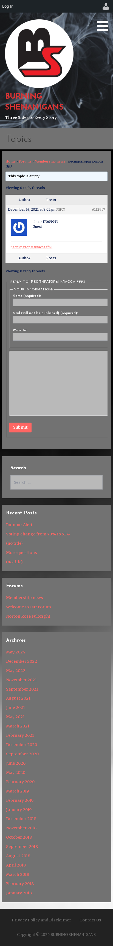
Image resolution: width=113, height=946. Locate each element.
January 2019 (19, 809)
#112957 (98, 209)
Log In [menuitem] (7, 6)
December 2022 (21, 661)
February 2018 (20, 883)
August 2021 (18, 698)
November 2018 (21, 828)
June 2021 (15, 707)
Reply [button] (60, 209)
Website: (20, 330)
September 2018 (22, 846)
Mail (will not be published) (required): (45, 313)
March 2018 (17, 874)
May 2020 (15, 772)
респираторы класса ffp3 (31, 247)
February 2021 (20, 735)
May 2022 (15, 670)
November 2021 (21, 679)
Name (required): (27, 296)
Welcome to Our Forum (28, 607)
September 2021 (22, 689)
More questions (21, 552)
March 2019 (17, 791)
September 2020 (22, 754)
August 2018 (18, 855)
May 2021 (15, 716)
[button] (104, 16)
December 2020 (21, 744)
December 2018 (21, 818)
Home (10, 161)
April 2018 (16, 865)
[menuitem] (106, 6)
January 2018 (19, 893)
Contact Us (90, 920)
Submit (20, 427)
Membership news (50, 161)
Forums (25, 161)
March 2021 (17, 726)
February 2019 (19, 800)
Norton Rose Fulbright (28, 616)
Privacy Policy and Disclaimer (41, 920)
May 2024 (15, 652)
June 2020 (16, 763)
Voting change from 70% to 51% (38, 534)
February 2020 (20, 781)
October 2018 (19, 837)
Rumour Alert (19, 524)
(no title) (14, 543)
